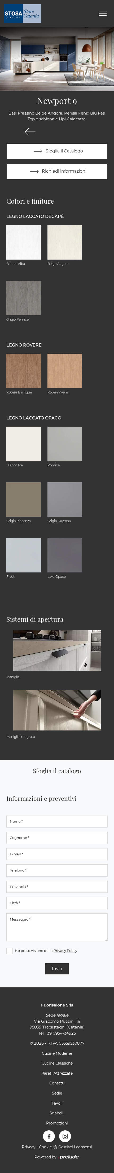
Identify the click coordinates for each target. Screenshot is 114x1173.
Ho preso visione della (46, 950)
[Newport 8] (30, 131)
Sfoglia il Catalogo (64, 151)
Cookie (45, 1147)
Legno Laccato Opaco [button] (33, 418)
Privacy (29, 1147)
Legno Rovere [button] (24, 345)
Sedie (57, 1093)
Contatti (57, 1083)
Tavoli (57, 1103)
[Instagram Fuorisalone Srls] (65, 1136)
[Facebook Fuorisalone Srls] (49, 1136)
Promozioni (57, 1123)
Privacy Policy (65, 950)
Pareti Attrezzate (57, 1073)
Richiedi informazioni (63, 171)
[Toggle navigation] (102, 13)
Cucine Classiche (57, 1063)
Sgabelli (57, 1113)
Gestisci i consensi (75, 1147)
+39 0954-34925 (60, 1033)
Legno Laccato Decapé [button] (35, 216)
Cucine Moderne (57, 1053)
